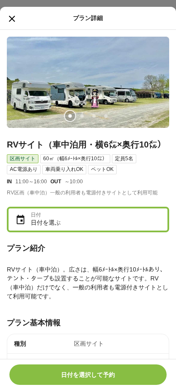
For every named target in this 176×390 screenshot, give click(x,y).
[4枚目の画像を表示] (106, 116)
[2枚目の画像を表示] (82, 116)
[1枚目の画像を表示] (70, 116)
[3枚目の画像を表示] (94, 116)
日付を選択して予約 (88, 374)
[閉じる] (12, 19)
